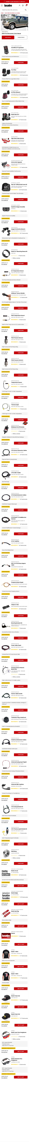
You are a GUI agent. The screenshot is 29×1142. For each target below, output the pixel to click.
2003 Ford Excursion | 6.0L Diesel (12, 13)
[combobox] (14, 10)
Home (2, 13)
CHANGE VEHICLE (21, 37)
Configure (21, 62)
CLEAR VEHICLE (8, 37)
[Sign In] (19, 5)
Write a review (16, 258)
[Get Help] (22, 5)
